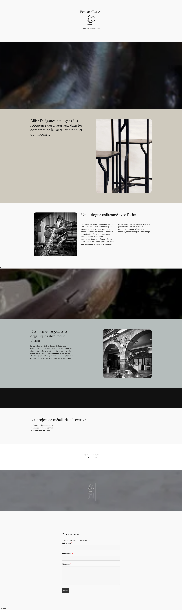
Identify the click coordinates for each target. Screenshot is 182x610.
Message (66, 564)
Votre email (67, 554)
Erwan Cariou (5, 609)
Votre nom (67, 543)
